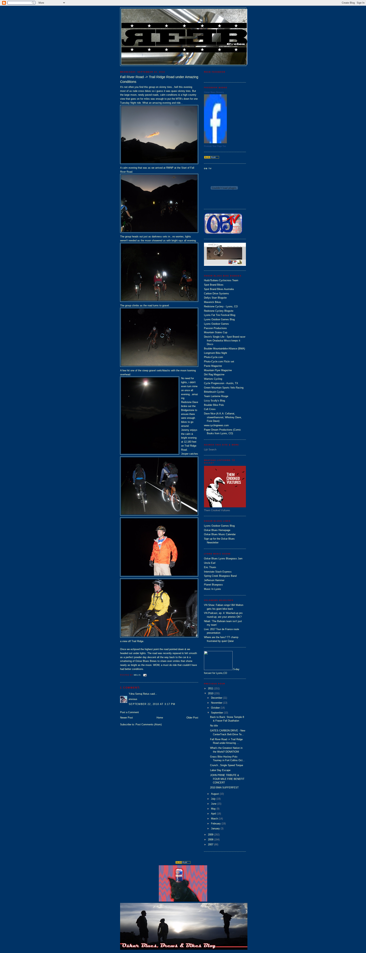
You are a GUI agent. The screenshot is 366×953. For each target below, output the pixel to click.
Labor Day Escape (220, 770)
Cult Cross (210, 409)
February (216, 823)
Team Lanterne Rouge (216, 396)
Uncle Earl (209, 562)
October (216, 707)
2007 (211, 844)
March (215, 818)
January (216, 828)
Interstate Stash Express (218, 571)
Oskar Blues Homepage (217, 530)
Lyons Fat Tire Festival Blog (219, 315)
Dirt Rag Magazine (214, 374)
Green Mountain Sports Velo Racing (223, 387)
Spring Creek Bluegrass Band (220, 575)
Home (160, 717)
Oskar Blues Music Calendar (220, 534)
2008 (211, 839)
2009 (211, 834)
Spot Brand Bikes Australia (219, 289)
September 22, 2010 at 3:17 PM (152, 704)
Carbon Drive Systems (216, 293)
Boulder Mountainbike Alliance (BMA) (224, 348)
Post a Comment (129, 712)
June (214, 803)
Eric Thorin (210, 567)
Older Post (192, 717)
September (217, 712)
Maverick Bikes (212, 302)
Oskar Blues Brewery (214, 92)
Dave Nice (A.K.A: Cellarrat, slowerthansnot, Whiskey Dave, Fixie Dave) (223, 417)
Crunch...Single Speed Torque (226, 765)
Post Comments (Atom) (149, 724)
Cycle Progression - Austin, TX (221, 383)
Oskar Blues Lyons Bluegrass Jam (223, 558)
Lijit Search (210, 449)
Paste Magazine (213, 365)
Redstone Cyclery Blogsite (218, 310)
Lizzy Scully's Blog (214, 400)
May (214, 808)
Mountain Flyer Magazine (218, 370)
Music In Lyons (212, 589)
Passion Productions (215, 328)
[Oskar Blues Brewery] (215, 142)
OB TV (208, 168)
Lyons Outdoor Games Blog (219, 319)
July (213, 798)
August (215, 793)
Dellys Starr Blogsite (215, 297)
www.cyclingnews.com (216, 425)
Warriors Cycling (213, 378)
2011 (211, 688)
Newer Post (126, 717)
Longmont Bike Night (215, 353)
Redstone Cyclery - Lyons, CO (221, 306)
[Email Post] (144, 675)
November (217, 702)
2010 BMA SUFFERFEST (224, 787)
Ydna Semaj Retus (139, 693)
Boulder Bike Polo (214, 405)
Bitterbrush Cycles (214, 391)
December (217, 697)
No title (214, 725)
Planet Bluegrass (213, 584)
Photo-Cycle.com (213, 357)
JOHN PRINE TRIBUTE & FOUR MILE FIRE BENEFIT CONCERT (227, 779)
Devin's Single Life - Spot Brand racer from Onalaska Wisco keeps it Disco (224, 340)
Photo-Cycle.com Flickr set (219, 361)
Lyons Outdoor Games (216, 323)
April (214, 813)
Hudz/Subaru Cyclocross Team (221, 280)
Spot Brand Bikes (213, 284)
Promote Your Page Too (215, 146)
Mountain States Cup (215, 332)
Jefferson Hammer (214, 580)
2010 (211, 693)
